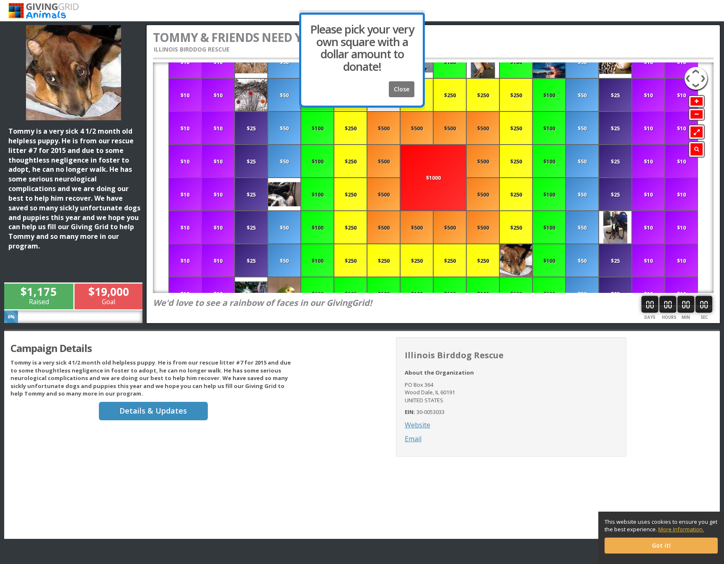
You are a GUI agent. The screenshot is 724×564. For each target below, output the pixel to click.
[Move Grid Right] (704, 74)
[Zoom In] (696, 101)
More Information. (681, 529)
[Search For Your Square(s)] (696, 149)
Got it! (661, 545)
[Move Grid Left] (687, 74)
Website (417, 424)
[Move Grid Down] (695, 87)
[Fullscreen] (696, 132)
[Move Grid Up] (695, 70)
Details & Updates (153, 411)
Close (401, 89)
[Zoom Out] (696, 114)
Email (413, 438)
